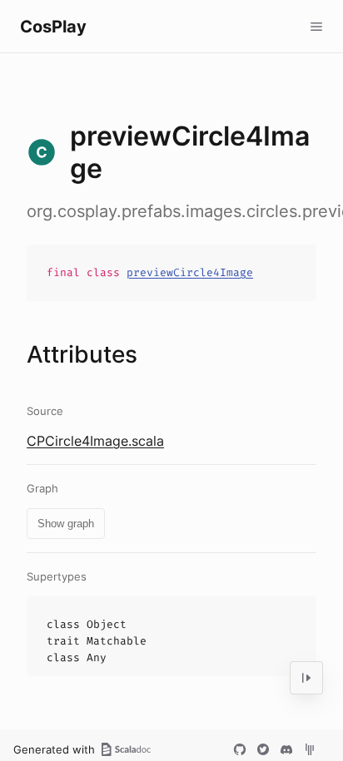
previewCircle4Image (190, 272)
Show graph (65, 523)
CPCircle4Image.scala (95, 440)
